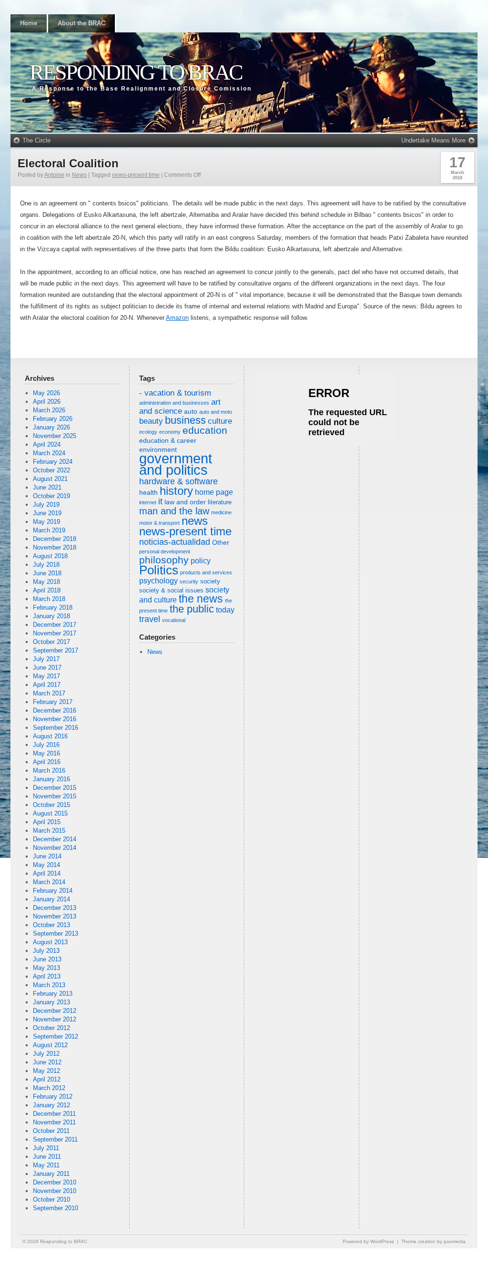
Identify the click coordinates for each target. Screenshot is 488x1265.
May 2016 (46, 753)
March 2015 (49, 830)
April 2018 (47, 590)
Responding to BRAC (136, 72)
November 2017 (54, 633)
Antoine (54, 175)
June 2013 (47, 959)
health (148, 492)
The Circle (36, 140)
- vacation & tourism (175, 393)
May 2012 (46, 1070)
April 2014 (47, 873)
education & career (167, 440)
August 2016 (50, 736)
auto (190, 411)
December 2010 (54, 1182)
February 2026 (52, 418)
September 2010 (55, 1208)
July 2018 (46, 564)
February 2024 (52, 461)
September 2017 (55, 650)
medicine (221, 512)
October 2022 (51, 470)
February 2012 (52, 1096)
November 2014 (54, 847)
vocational (173, 620)
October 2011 (51, 1130)
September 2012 (55, 1036)
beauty (151, 421)
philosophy (164, 559)
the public (192, 609)
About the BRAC (81, 23)
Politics (158, 570)
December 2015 (54, 787)
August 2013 (50, 942)
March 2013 (49, 985)
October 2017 (51, 641)
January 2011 (51, 1173)
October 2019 (51, 496)
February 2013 (52, 993)
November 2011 (54, 1122)
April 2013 (47, 976)
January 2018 (51, 616)
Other (220, 542)
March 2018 (49, 598)
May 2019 (46, 521)
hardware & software (178, 481)
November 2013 (54, 916)
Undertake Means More (433, 140)
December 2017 (54, 624)
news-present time (136, 175)
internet (147, 502)
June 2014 (47, 856)
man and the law (174, 511)
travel (149, 619)
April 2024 (47, 444)
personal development (164, 551)
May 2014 (46, 864)
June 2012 (47, 1062)
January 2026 (51, 427)
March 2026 (49, 410)
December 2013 (54, 907)
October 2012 (51, 1027)
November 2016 (54, 719)
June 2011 (47, 1156)
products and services (206, 572)
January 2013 (51, 1002)
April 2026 (47, 401)
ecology (148, 432)
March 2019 (49, 530)
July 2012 (46, 1053)
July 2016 (46, 744)
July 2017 (46, 659)
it (160, 501)
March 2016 (49, 770)
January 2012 (51, 1105)
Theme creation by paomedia (433, 1241)
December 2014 (54, 839)
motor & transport (159, 523)
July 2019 (46, 504)
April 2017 (47, 684)
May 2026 (46, 393)
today (225, 610)
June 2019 (47, 513)
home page (214, 492)
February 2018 (52, 607)
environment (158, 449)
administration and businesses (174, 403)
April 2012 (47, 1079)
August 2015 (50, 813)
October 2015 (51, 804)
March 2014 (49, 882)
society (210, 581)
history (176, 490)
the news (201, 599)
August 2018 (50, 556)
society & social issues (171, 590)
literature (220, 502)
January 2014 (51, 899)
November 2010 (54, 1190)
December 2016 (54, 710)
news (195, 520)
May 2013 (46, 967)
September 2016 (55, 727)
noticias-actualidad (174, 542)
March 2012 (49, 1088)
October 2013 (51, 924)
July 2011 (46, 1148)
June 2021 (47, 487)
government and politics (175, 464)
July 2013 (46, 950)
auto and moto (215, 412)
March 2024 (49, 453)
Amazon (177, 317)
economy (170, 432)
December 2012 (54, 1010)
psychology (158, 581)
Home (28, 23)
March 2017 (49, 693)
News (79, 175)
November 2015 (54, 796)
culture (220, 421)
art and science (180, 407)
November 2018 (54, 547)
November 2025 (54, 435)
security (189, 581)
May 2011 (46, 1165)
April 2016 (47, 761)
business (185, 420)
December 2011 (54, 1113)
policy (201, 561)
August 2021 (50, 478)
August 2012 (50, 1045)
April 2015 (47, 822)
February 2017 (52, 701)
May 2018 (46, 581)
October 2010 (51, 1199)
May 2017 (46, 676)
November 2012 (54, 1019)
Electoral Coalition (68, 163)
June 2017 (47, 667)
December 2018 (54, 538)
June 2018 (47, 573)
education (205, 430)
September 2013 (55, 933)
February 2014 (52, 890)
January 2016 (51, 779)
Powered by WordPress (368, 1241)
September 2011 (55, 1139)
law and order (185, 502)
